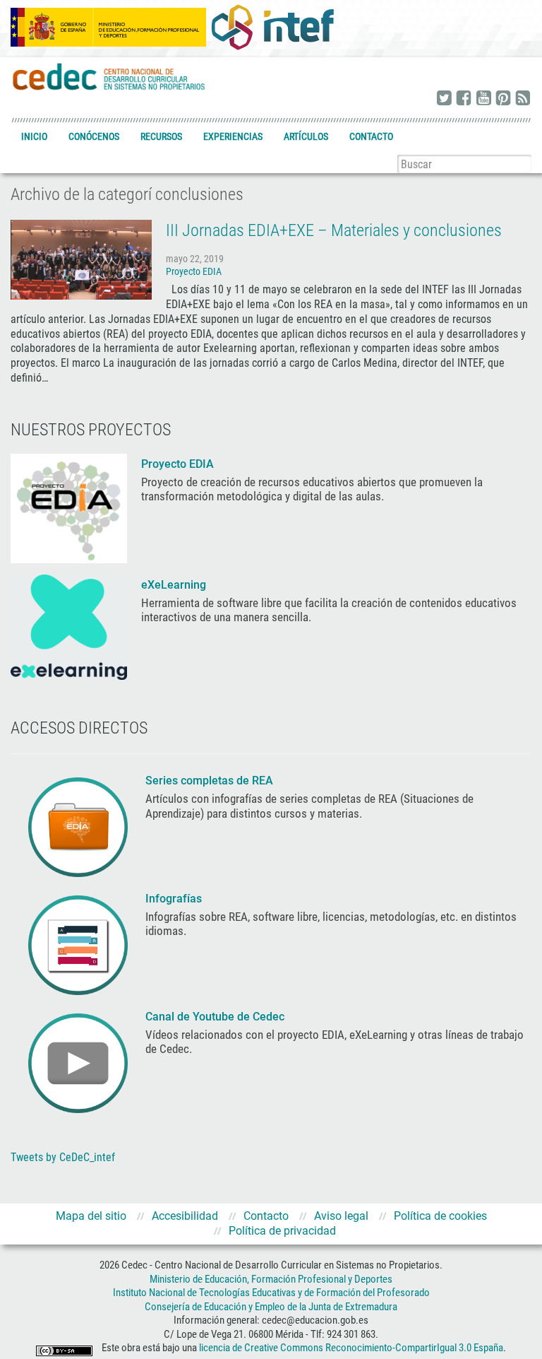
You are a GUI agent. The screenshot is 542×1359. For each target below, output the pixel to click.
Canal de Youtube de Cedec (214, 1016)
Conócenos (93, 136)
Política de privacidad (282, 1230)
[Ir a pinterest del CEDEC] (503, 99)
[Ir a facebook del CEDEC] (463, 99)
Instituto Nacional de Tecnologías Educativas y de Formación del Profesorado (271, 1292)
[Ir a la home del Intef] (272, 27)
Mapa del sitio (91, 1216)
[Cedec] (109, 76)
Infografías (175, 898)
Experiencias (233, 136)
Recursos (161, 136)
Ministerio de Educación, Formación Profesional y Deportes (271, 1279)
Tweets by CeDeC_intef (63, 1157)
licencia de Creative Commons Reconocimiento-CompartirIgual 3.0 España (351, 1348)
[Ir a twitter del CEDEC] (443, 99)
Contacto (371, 136)
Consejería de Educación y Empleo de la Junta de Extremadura (271, 1306)
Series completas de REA (210, 780)
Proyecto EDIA (194, 271)
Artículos (306, 136)
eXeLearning (173, 585)
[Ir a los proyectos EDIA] (69, 507)
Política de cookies (440, 1216)
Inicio (34, 136)
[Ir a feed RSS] (522, 99)
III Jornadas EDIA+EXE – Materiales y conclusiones (334, 230)
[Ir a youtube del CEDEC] (483, 99)
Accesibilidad (185, 1216)
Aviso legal (341, 1216)
